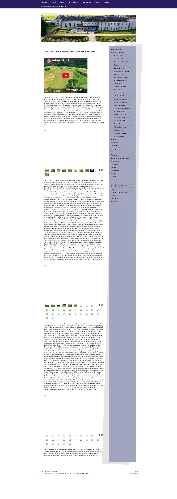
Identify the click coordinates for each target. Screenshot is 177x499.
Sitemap (54, 471)
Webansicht (134, 473)
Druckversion (45, 471)
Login (136, 471)
